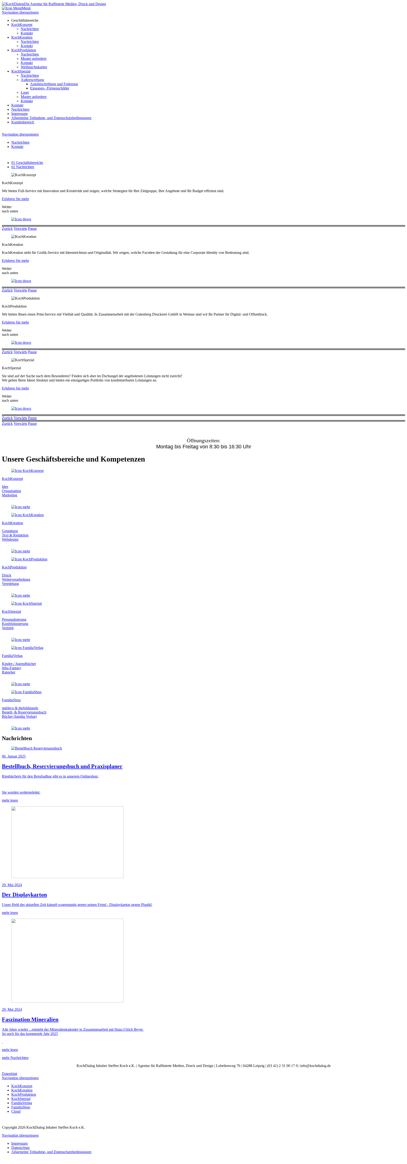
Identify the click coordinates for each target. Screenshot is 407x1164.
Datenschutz (20, 1148)
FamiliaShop (20, 1107)
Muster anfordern (33, 59)
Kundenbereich (22, 122)
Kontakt (27, 33)
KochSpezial (20, 71)
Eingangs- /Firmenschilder (49, 88)
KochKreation (22, 37)
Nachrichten (30, 29)
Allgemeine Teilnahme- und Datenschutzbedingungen (51, 118)
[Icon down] (21, 219)
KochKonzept (21, 25)
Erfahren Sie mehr (15, 199)
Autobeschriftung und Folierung (54, 84)
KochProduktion (23, 50)
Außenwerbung (32, 80)
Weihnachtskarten (34, 67)
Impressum (19, 114)
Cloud (15, 1111)
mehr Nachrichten (15, 1058)
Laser (25, 92)
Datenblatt (9, 1074)
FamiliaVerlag (21, 1103)
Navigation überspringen (20, 12)
